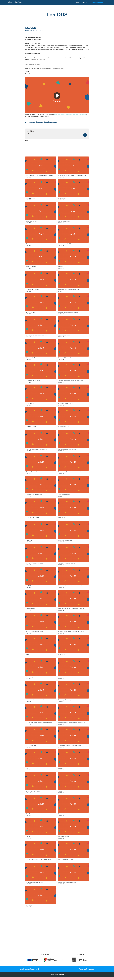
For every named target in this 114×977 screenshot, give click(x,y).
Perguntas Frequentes (86, 969)
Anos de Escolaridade (82, 2)
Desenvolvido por (57, 974)
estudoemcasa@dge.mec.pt (29, 969)
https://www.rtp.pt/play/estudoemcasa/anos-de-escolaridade (70, 114)
